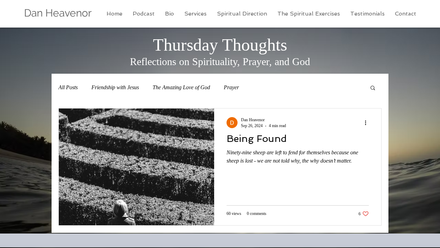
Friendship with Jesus (115, 87)
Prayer (231, 87)
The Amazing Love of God (181, 87)
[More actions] (368, 122)
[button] (373, 88)
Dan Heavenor (58, 13)
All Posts (68, 87)
